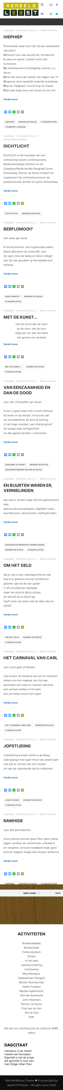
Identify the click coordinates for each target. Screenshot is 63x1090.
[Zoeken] (42, 4)
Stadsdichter (49, 122)
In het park (31, 960)
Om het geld (12, 637)
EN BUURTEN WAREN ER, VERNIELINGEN (28, 488)
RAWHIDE (13, 820)
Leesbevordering (31, 965)
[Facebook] (57, 4)
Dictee (31, 956)
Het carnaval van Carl (18, 725)
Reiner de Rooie (35, 367)
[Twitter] (57, 14)
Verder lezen (11, 99)
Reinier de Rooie (49, 30)
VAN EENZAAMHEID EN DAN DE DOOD (27, 390)
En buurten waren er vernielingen (24, 545)
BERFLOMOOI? (18, 229)
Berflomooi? (12, 296)
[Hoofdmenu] (42, 14)
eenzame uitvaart (15, 465)
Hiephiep (9, 122)
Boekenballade (31, 943)
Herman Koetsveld (31, 995)
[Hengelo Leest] (21, 9)
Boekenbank (31, 947)
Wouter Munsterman (31, 982)
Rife (7, 1080)
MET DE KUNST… (20, 317)
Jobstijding (12, 800)
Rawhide (10, 884)
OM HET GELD (17, 565)
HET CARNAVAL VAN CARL (31, 657)
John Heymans (31, 999)
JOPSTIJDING (17, 745)
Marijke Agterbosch (31, 991)
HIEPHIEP (13, 36)
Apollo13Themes (17, 1085)
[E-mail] (51, 4)
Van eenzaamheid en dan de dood (23, 470)
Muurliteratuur (31, 973)
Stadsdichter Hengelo (31, 978)
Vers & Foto (31, 1012)
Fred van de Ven (32, 1008)
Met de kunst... (13, 367)
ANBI (55, 1028)
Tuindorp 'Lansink (15, 127)
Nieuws (7, 139)
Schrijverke (31, 969)
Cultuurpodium (31, 952)
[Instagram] (51, 14)
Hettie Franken (31, 986)
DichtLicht (16, 146)
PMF (31, 1017)
